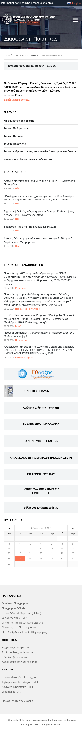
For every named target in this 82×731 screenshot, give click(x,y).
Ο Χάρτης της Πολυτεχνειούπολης (22, 622)
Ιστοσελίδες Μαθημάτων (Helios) (21, 613)
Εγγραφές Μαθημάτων (15, 647)
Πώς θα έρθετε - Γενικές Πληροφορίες (24, 632)
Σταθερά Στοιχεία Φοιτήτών (18, 652)
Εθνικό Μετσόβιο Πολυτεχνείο (19, 677)
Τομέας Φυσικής (13, 136)
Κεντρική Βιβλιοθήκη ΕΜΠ (17, 686)
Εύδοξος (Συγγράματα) (16, 657)
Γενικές (19, 95)
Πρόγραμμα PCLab (13, 608)
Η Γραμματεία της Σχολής (19, 120)
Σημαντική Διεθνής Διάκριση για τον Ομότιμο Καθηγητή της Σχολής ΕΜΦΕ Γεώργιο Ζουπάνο (39, 213)
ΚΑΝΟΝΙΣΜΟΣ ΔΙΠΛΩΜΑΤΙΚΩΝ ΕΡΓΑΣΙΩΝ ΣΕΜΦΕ (41, 457)
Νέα (17, 188)
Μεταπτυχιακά (21, 288)
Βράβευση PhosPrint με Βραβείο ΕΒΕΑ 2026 (30, 226)
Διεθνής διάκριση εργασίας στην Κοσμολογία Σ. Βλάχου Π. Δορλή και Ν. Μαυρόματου (38, 240)
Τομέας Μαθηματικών (16, 128)
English (76, 3)
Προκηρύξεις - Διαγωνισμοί (27, 309)
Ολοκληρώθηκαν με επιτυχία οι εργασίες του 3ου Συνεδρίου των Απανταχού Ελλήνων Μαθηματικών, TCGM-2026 (39, 198)
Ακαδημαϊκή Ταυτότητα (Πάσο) (20, 661)
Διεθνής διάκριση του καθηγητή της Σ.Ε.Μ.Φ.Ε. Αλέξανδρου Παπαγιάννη (39, 182)
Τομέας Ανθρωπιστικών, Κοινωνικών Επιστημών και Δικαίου (40, 151)
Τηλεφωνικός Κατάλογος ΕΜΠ (20, 682)
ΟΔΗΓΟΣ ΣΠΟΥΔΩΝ (36, 390)
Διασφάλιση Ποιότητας (52, 55)
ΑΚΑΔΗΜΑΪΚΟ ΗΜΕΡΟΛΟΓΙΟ (41, 424)
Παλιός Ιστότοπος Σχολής (17, 700)
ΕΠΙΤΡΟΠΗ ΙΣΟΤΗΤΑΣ (41, 474)
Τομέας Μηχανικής (15, 143)
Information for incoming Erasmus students (27, 2)
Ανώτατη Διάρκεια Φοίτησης (41, 407)
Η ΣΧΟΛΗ (21, 55)
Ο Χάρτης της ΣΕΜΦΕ (15, 617)
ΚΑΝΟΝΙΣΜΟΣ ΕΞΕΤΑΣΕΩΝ (41, 440)
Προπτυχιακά (21, 340)
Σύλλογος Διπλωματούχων (41, 507)
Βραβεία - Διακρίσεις (24, 358)
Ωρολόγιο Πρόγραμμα (15, 603)
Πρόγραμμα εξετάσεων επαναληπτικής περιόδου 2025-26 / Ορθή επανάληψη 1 (39, 334)
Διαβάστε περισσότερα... (17, 99)
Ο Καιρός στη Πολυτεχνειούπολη (21, 627)
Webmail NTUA (11, 691)
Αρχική (9, 55)
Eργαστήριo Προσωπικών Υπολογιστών (28, 159)
